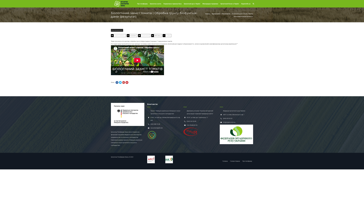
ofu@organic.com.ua (229, 122)
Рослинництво (226, 14)
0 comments (145, 35)
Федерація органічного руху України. (234, 111)
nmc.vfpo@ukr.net (192, 125)
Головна (207, 14)
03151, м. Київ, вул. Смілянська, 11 (197, 117)
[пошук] (254, 4)
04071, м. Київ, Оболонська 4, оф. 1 (233, 114)
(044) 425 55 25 (227, 118)
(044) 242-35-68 (191, 121)
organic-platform (119, 35)
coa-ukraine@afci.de (157, 128)
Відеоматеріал (216, 14)
